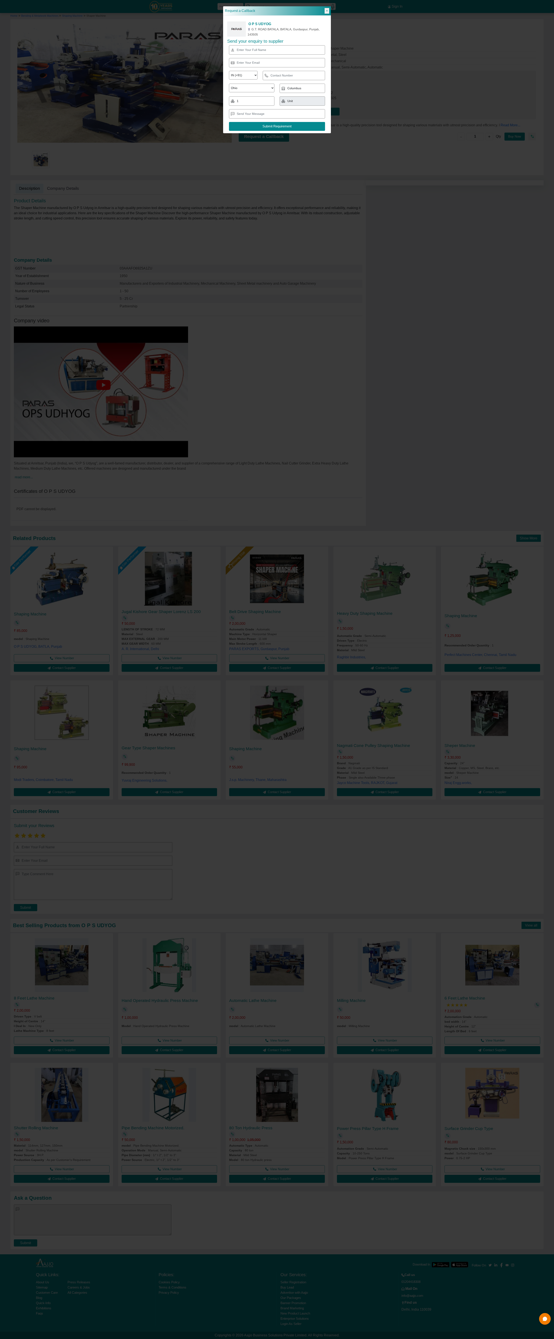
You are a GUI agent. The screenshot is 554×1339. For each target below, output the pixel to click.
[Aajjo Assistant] (545, 1319)
